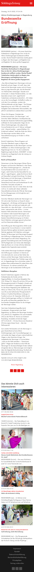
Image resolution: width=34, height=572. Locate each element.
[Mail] (17, 568)
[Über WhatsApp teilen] (18, 370)
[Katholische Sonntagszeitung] (10, 3)
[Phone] (20, 568)
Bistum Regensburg (17, 365)
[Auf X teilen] (15, 370)
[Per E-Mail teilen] (22, 370)
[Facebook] (13, 568)
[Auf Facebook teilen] (11, 370)
